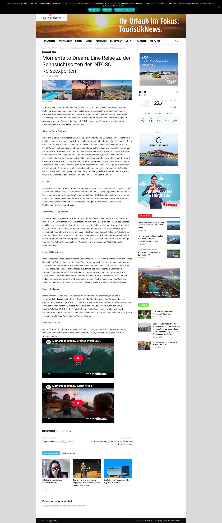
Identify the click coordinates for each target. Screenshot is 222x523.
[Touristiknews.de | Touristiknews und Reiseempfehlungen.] (111, 21)
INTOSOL (60, 431)
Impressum (139, 521)
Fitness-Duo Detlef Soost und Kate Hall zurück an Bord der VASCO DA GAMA (151, 224)
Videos (89, 41)
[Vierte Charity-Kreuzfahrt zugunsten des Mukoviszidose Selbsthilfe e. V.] (173, 253)
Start (44, 48)
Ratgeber (141, 41)
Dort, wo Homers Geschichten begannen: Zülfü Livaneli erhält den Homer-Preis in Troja (86, 482)
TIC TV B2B (155, 41)
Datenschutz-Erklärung (153, 521)
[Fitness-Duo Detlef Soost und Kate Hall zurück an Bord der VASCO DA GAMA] (173, 225)
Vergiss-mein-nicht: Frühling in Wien (57, 441)
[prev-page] (44, 490)
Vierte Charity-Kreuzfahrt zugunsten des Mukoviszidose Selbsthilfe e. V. (149, 252)
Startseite (49, 41)
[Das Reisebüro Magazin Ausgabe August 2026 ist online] (118, 468)
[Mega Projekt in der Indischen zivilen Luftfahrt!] (144, 345)
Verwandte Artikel (51, 453)
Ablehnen (107, 10)
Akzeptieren (94, 10)
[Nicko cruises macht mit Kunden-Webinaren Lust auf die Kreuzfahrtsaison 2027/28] (173, 239)
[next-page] (48, 490)
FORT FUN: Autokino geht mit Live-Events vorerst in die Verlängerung (111, 442)
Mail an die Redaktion (172, 521)
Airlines (129, 41)
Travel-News (65, 41)
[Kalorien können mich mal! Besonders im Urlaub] (56, 468)
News (62, 48)
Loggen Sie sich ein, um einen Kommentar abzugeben (64, 506)
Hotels (78, 41)
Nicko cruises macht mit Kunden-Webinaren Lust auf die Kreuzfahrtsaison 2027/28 (150, 238)
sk (46, 76)
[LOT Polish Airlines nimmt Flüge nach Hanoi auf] (144, 314)
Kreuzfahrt (116, 41)
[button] (176, 41)
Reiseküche (101, 41)
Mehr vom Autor (68, 453)
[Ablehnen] (219, 7)
